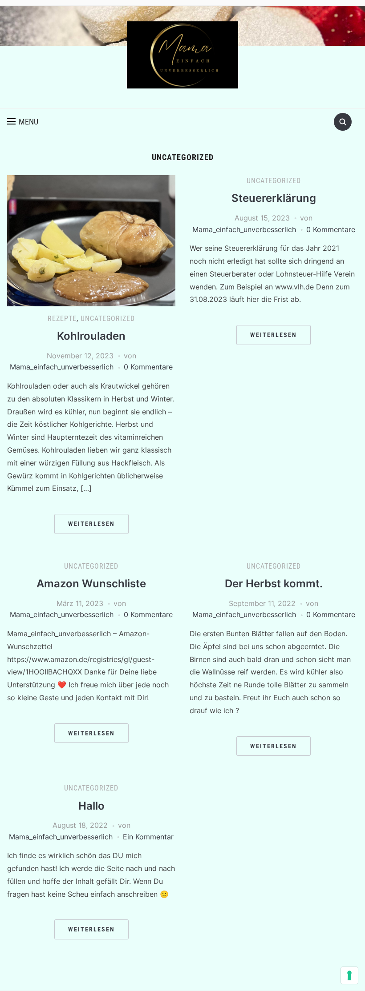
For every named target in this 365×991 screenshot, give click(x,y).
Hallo (91, 805)
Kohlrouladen (91, 335)
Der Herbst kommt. (274, 583)
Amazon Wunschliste (91, 583)
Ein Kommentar (148, 836)
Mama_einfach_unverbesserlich (62, 366)
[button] (22, 122)
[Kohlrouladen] (91, 240)
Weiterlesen (91, 523)
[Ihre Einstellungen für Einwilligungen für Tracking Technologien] (349, 975)
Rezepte (62, 318)
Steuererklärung (273, 198)
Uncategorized (108, 318)
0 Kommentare (148, 366)
